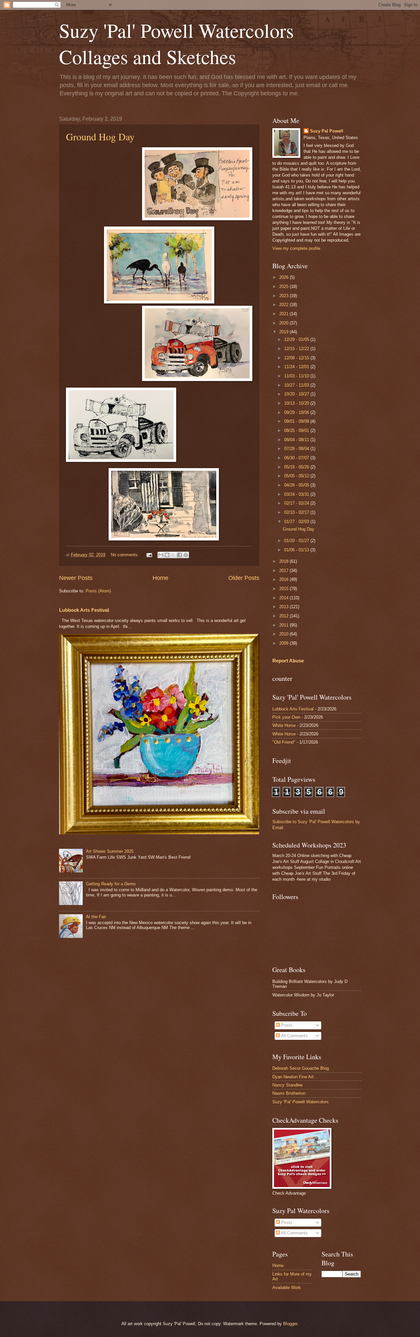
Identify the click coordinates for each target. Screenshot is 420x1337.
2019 (284, 331)
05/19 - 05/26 (297, 467)
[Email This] (161, 555)
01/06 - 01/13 (297, 549)
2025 (284, 286)
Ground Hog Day (100, 136)
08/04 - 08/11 (297, 439)
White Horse (284, 725)
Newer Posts (76, 578)
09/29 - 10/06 (297, 412)
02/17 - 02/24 (297, 503)
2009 (284, 643)
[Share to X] (173, 555)
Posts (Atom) (98, 590)
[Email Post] (149, 554)
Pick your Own (286, 717)
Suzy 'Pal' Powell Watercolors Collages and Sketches (176, 43)
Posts (286, 1025)
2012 (284, 615)
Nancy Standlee (287, 1085)
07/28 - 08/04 (297, 448)
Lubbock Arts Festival (84, 610)
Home (160, 578)
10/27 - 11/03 (297, 385)
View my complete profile (296, 248)
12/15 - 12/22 (297, 348)
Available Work (286, 1287)
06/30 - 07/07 (297, 457)
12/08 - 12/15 (297, 357)
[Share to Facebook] (179, 555)
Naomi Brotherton (288, 1093)
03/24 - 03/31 (297, 494)
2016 (284, 579)
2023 (284, 295)
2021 (284, 313)
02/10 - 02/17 (297, 512)
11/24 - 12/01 (297, 366)
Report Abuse (288, 660)
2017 (284, 570)
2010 (284, 634)
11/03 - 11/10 (297, 375)
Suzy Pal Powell (326, 131)
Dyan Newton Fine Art (293, 1076)
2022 (284, 304)
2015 (284, 588)
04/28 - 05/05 (297, 485)
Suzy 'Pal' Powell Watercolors (300, 1101)
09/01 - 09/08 (297, 421)
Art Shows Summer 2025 (110, 851)
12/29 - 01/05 (297, 339)
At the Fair (96, 916)
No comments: (125, 554)
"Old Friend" (283, 742)
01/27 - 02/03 (297, 521)
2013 (284, 606)
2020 (284, 323)
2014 (284, 597)
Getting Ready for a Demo (111, 883)
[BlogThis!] (167, 555)
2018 (284, 561)
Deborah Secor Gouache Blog (300, 1068)
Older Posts (243, 578)
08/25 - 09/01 (297, 430)
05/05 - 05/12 (297, 475)
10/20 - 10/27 (297, 394)
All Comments (294, 1035)
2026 (284, 277)
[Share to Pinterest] (185, 555)
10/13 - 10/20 (297, 403)
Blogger (290, 1323)
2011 (284, 625)
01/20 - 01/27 (297, 540)
